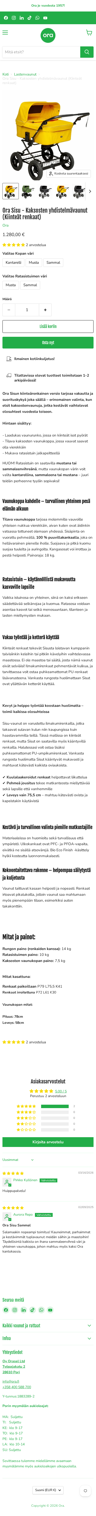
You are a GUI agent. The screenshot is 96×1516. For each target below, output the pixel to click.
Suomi (45, 1490)
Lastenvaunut (25, 74)
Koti (5, 74)
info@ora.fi (10, 1381)
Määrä (7, 299)
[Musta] (34, 268)
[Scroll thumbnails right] (89, 191)
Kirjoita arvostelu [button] (48, 1142)
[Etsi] (87, 52)
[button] (14, 244)
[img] (13, 1173)
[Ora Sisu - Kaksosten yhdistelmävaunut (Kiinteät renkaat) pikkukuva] (10, 191)
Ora (5, 225)
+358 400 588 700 (16, 1387)
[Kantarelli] (14, 268)
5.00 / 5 (61, 1091)
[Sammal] (53, 268)
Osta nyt (48, 342)
